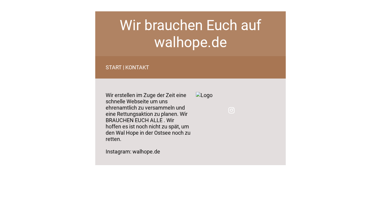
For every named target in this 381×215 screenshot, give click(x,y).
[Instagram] (231, 110)
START (114, 67)
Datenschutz (109, 167)
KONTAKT (137, 67)
